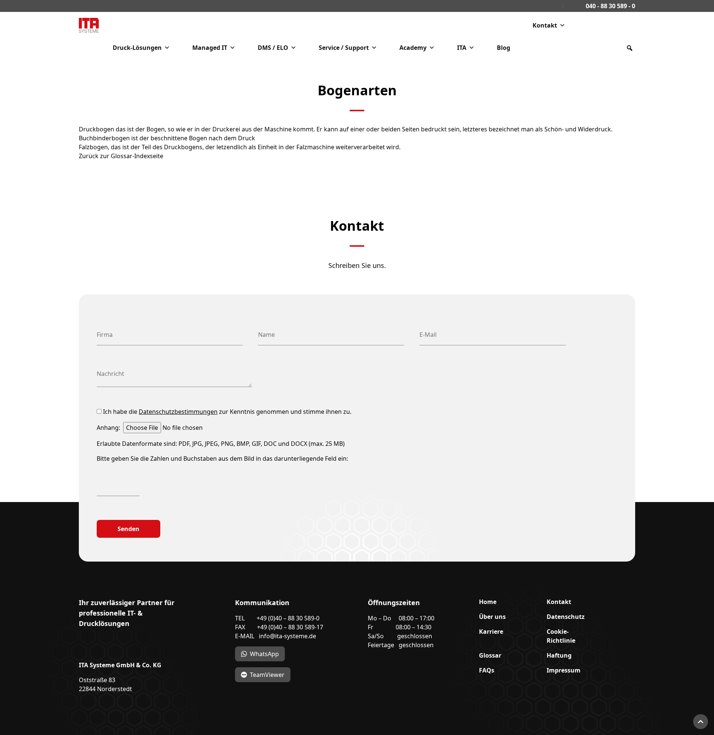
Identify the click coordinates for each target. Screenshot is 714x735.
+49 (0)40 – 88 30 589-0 (288, 618)
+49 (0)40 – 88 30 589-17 (290, 627)
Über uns (492, 617)
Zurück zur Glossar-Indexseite (121, 156)
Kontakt (545, 25)
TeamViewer (267, 675)
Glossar (490, 655)
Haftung (559, 655)
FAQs (486, 670)
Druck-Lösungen (137, 48)
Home (487, 602)
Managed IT (209, 48)
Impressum (563, 670)
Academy (413, 48)
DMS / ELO (273, 48)
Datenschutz (566, 617)
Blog (503, 48)
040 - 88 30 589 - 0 (609, 6)
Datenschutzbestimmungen (178, 412)
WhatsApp (264, 654)
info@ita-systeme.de (287, 636)
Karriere (491, 631)
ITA (461, 48)
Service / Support (344, 48)
